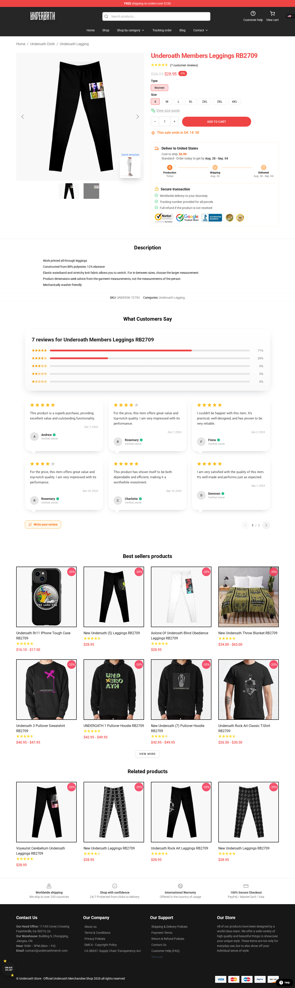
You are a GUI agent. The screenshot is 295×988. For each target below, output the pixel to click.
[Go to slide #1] (69, 191)
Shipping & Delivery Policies (169, 926)
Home (20, 44)
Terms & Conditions (97, 932)
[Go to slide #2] (91, 191)
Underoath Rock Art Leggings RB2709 (179, 848)
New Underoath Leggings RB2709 (109, 848)
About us (90, 926)
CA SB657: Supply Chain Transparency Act (112, 951)
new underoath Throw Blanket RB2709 (248, 633)
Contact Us (158, 945)
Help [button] (287, 982)
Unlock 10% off (9, 969)
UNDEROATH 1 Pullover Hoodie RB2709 (114, 726)
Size (154, 94)
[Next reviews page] (266, 525)
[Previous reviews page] (245, 525)
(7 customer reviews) (184, 65)
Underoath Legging (74, 44)
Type (154, 81)
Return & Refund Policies (167, 938)
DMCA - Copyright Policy (100, 945)
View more (147, 753)
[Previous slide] (22, 116)
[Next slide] (137, 116)
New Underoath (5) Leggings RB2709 (112, 633)
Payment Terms (161, 932)
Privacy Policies (94, 938)
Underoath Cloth (42, 44)
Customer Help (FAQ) (165, 951)
